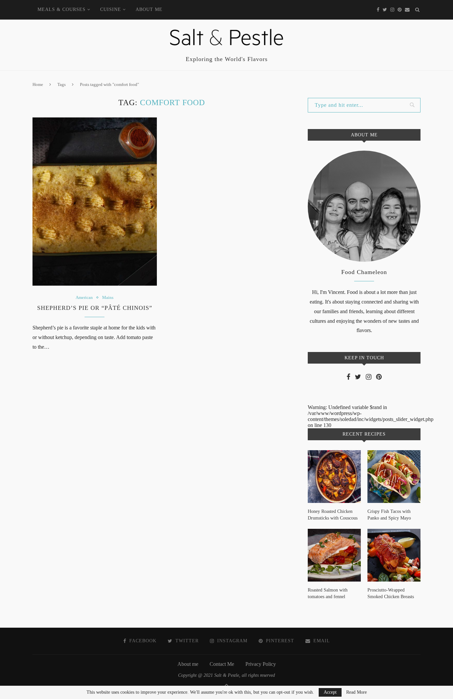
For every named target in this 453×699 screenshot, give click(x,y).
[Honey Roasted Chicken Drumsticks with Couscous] (334, 476)
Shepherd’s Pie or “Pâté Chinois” (94, 308)
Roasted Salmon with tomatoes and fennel (328, 593)
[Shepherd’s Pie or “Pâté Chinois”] (94, 201)
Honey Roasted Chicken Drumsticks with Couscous (332, 515)
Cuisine (110, 9)
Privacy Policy (260, 664)
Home (37, 84)
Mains (107, 297)
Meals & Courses (61, 9)
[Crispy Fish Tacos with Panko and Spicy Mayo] (394, 476)
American (84, 297)
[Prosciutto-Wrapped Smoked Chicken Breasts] (394, 555)
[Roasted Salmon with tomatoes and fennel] (334, 555)
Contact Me (222, 664)
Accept (330, 692)
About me (149, 9)
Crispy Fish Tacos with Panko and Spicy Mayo (389, 515)
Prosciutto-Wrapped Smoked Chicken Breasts (390, 593)
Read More (356, 692)
